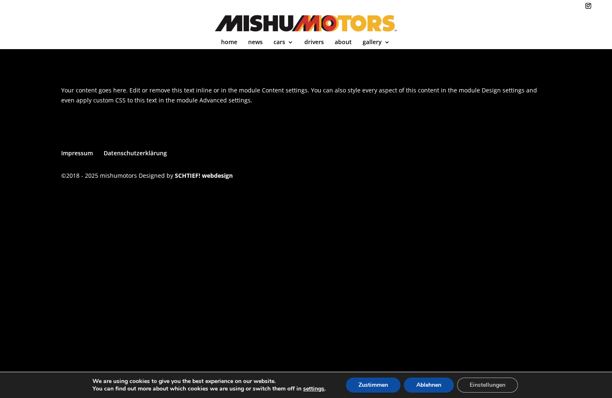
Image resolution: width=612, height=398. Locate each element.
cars (279, 42)
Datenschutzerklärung (135, 153)
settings (313, 389)
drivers (314, 42)
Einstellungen (487, 385)
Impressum (77, 153)
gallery (372, 42)
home (229, 42)
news (255, 42)
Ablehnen (428, 385)
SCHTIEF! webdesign (204, 175)
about (343, 42)
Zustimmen (373, 385)
